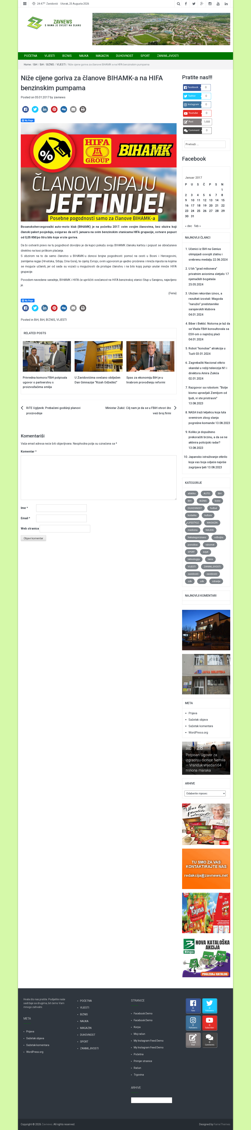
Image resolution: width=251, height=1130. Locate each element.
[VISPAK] (206, 911)
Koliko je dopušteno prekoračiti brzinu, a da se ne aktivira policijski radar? (208, 437)
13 (210, 200)
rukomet (210, 544)
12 (204, 200)
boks (217, 500)
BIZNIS (67, 56)
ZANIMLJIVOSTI (168, 56)
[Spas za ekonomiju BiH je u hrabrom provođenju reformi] (150, 356)
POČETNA (30, 56)
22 (223, 205)
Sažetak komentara (201, 726)
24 (192, 211)
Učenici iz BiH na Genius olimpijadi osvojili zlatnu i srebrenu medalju (206, 254)
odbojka (218, 537)
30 (186, 216)
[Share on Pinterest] (54, 111)
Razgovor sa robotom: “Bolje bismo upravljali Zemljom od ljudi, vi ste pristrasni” (208, 393)
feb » (197, 226)
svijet (205, 551)
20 (210, 205)
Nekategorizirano (197, 537)
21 (216, 205)
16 (186, 205)
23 (186, 211)
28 (216, 211)
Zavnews (47, 1124)
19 (204, 205)
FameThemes (222, 1124)
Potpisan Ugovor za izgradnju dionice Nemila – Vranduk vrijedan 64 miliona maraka (202, 763)
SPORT (145, 56)
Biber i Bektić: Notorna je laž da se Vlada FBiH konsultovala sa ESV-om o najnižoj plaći (209, 329)
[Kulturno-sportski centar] (206, 628)
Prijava (193, 713)
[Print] (83, 111)
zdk (190, 581)
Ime (24, 508)
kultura (208, 515)
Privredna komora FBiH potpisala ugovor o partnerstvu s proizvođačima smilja (45, 382)
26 (204, 211)
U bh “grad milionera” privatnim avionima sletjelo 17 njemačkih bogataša (209, 274)
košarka (192, 515)
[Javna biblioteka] (206, 672)
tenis (210, 559)
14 (216, 200)
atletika (192, 493)
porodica (193, 544)
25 (198, 211)
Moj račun (139, 1033)
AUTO (207, 493)
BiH (35, 64)
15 (223, 200)
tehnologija (194, 559)
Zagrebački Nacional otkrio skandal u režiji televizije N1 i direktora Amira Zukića (208, 368)
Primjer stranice (143, 1061)
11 (198, 200)
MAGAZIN (102, 56)
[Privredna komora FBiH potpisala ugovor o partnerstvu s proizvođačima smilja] (47, 356)
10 (192, 200)
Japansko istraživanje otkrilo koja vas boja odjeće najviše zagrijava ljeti (208, 462)
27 (210, 211)
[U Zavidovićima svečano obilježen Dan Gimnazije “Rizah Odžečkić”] (99, 356)
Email (25, 518)
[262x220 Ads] (206, 822)
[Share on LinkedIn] (44, 111)
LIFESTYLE (193, 522)
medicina (193, 530)
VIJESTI (49, 56)
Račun (137, 1067)
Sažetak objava (198, 719)
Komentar (29, 451)
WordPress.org (198, 732)
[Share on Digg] (63, 111)
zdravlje (216, 581)
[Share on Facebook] (25, 111)
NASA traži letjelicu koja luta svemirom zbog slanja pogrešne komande (207, 418)
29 (223, 211)
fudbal (213, 508)
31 (192, 216)
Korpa (137, 1027)
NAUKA (83, 56)
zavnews (59, 97)
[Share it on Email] (73, 111)
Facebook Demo (143, 1013)
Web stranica (30, 528)
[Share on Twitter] (35, 111)
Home (27, 64)
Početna (139, 1054)
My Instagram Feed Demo (149, 1040)
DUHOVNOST (124, 56)
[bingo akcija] (206, 955)
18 (198, 205)
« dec (188, 226)
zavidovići (193, 574)
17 (192, 205)
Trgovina (139, 1074)
